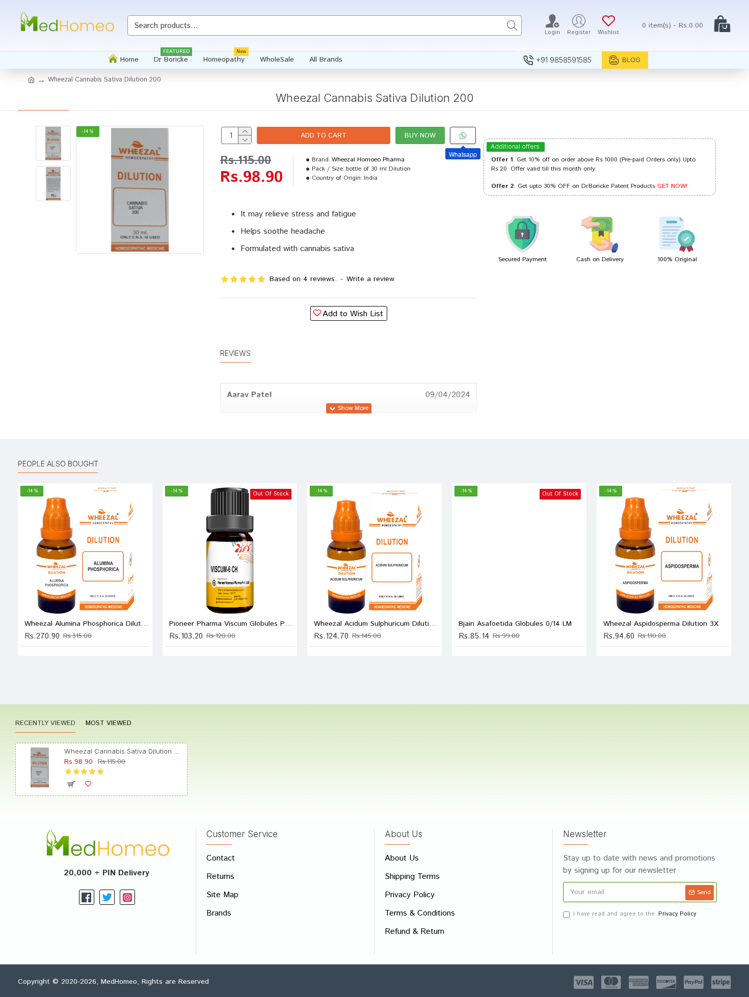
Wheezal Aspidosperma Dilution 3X (660, 623)
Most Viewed (108, 723)
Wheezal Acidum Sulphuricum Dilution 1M (376, 623)
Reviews (235, 353)
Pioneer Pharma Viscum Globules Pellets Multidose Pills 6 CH (232, 623)
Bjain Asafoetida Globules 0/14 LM (515, 623)
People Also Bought (58, 463)
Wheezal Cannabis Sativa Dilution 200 (123, 751)
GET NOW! (672, 186)
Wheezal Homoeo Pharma (368, 159)
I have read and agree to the (634, 914)
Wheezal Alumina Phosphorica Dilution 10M (87, 623)
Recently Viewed (45, 723)
